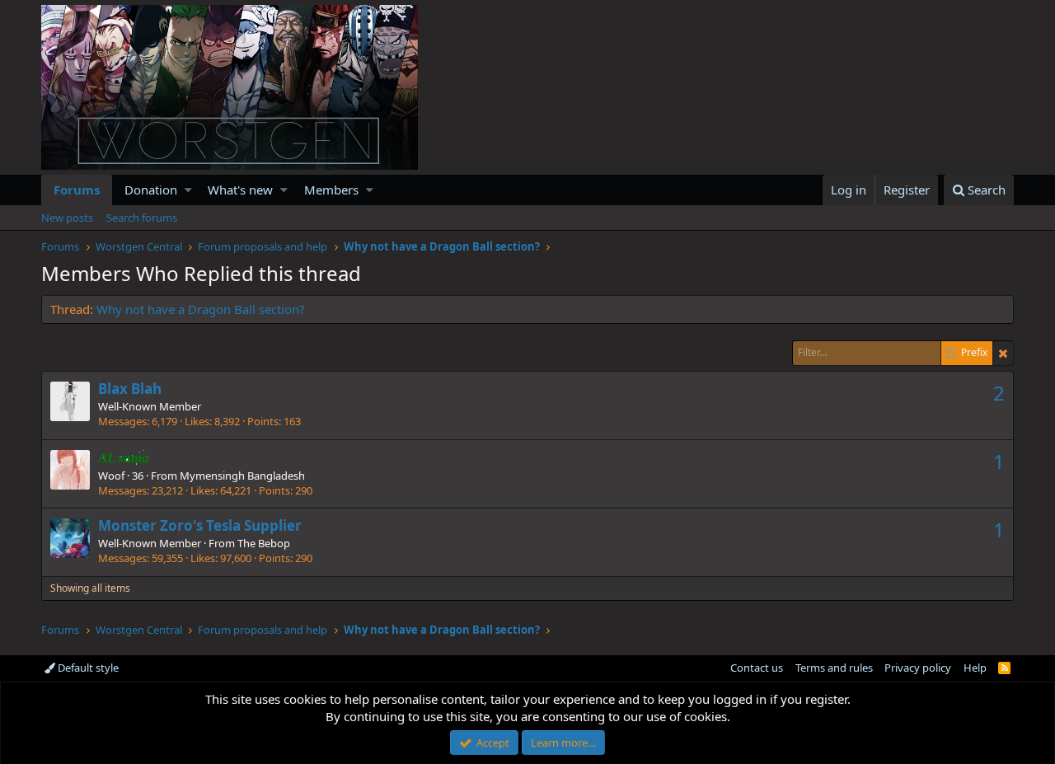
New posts (67, 217)
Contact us (756, 667)
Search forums (141, 217)
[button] (188, 190)
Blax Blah (130, 388)
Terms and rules (834, 667)
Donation (150, 189)
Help (975, 667)
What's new (240, 189)
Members (331, 189)
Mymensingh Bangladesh (242, 475)
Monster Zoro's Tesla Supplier (200, 525)
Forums (77, 189)
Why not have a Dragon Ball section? (200, 309)
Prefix (974, 352)
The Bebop (263, 543)
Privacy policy (917, 667)
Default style (87, 667)
